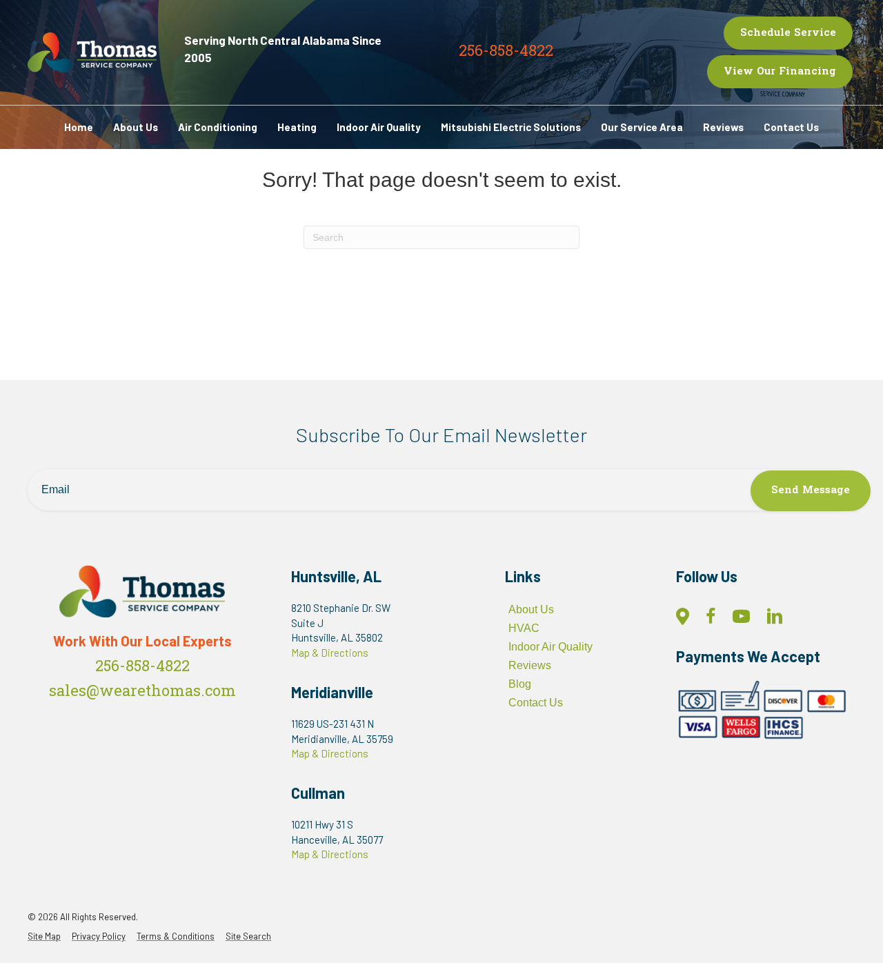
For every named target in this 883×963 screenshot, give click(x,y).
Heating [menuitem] (297, 127)
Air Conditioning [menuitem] (217, 127)
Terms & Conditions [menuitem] (176, 937)
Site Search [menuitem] (248, 937)
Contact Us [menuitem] (791, 127)
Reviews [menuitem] (723, 127)
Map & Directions (329, 652)
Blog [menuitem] (519, 684)
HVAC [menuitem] (523, 628)
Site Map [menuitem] (44, 937)
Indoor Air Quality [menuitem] (379, 127)
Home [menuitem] (78, 127)
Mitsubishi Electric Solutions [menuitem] (511, 127)
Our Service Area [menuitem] (642, 127)
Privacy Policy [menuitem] (99, 937)
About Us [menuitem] (135, 127)
